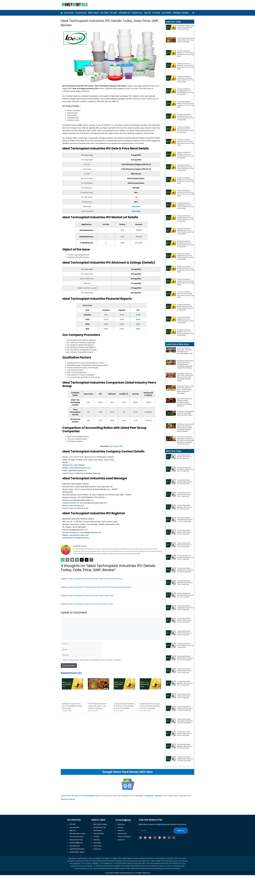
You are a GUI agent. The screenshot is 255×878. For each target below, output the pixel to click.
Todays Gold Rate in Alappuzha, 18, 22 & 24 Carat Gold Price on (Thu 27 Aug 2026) (185, 256)
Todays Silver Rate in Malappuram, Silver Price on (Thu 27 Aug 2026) (185, 570)
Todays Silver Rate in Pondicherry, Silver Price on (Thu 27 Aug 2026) (184, 721)
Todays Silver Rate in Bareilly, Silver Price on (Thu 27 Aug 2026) (184, 456)
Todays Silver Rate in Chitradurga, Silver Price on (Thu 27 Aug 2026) (185, 708)
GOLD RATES (69, 13)
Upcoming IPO (89, 796)
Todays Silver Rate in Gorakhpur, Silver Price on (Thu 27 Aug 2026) (185, 469)
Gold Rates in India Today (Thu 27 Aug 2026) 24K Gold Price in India (72, 706)
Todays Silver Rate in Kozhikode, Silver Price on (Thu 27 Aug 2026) (185, 557)
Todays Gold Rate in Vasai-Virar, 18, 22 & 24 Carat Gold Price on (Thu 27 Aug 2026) (185, 79)
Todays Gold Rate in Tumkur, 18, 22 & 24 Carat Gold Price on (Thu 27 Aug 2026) (185, 282)
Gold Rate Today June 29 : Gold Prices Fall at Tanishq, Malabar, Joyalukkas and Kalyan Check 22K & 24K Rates (185, 364)
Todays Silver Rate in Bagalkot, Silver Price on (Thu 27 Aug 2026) (185, 683)
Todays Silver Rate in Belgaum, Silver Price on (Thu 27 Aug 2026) (184, 746)
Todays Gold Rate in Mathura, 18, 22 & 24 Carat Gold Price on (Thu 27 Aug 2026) (185, 129)
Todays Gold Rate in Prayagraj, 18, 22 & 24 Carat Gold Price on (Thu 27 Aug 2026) (185, 91)
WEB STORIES (93, 13)
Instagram (149, 796)
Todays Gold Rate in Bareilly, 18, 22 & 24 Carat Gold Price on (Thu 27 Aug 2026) (185, 104)
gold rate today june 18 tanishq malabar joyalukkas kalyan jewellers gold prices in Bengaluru (184, 402)
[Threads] (82, 560)
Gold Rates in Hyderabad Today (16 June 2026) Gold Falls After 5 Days (185, 413)
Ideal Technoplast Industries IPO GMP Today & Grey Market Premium (96, 579)
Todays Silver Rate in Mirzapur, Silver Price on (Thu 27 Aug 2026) (184, 507)
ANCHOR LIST (137, 13)
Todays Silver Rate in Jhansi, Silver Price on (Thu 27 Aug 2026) (184, 494)
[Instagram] (91, 560)
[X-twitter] (86, 560)
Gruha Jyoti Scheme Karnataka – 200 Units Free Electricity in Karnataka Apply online (184, 350)
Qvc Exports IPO (116, 446)
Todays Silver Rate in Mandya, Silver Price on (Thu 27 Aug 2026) (184, 670)
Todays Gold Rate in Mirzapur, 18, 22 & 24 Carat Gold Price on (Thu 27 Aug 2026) (185, 155)
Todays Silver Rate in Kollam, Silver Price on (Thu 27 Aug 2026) (184, 620)
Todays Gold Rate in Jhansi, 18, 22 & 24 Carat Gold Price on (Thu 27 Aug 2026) (185, 142)
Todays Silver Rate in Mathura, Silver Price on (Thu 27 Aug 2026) (184, 482)
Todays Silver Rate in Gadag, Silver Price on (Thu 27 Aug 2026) (184, 696)
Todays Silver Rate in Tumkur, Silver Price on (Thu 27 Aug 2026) (184, 633)
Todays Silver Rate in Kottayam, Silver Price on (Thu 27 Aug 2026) (185, 595)
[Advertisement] (127, 849)
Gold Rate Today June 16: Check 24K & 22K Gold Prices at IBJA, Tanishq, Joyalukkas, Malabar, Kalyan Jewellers (185, 427)
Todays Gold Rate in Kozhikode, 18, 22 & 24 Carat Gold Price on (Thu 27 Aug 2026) (185, 205)
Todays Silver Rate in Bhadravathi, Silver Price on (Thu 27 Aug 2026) (185, 658)
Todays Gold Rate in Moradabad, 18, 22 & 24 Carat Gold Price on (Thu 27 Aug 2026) (185, 167)
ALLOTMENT (166, 13)
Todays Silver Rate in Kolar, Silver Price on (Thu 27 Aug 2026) (185, 645)
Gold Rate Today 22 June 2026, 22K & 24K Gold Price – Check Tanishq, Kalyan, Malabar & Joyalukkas (185, 389)
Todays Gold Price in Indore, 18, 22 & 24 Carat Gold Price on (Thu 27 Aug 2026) (150, 706)
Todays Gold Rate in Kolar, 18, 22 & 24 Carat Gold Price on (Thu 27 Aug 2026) (185, 294)
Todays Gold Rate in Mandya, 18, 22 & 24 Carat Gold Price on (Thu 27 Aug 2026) (185, 320)
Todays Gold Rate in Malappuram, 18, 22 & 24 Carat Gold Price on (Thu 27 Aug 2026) (185, 218)
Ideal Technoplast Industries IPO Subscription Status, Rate (91, 595)
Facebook (139, 796)
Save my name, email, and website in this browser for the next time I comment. (92, 660)
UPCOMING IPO (124, 13)
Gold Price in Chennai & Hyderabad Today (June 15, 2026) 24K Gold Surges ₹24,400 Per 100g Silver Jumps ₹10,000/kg (185, 440)
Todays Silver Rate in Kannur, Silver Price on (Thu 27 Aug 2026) (184, 545)
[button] (193, 12)
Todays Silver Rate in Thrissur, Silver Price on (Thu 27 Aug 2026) (184, 733)
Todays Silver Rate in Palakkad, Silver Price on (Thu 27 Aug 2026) (185, 582)
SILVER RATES (81, 13)
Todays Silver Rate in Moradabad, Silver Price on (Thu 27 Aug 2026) (185, 519)
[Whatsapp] (63, 560)
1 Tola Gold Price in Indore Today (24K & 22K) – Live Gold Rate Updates (97, 706)
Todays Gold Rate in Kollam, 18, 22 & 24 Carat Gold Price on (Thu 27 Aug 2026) (185, 269)
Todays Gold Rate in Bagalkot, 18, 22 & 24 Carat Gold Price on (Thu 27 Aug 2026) (185, 332)
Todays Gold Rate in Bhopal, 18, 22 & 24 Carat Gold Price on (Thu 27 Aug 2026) (124, 706)
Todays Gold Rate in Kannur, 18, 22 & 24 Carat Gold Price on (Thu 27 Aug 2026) (185, 193)
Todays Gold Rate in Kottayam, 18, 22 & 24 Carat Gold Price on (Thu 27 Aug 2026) (185, 244)
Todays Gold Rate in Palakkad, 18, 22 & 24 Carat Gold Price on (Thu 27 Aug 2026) (185, 231)
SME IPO (147, 13)
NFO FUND (104, 13)
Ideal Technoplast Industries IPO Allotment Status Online (91, 604)
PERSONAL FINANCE (180, 13)
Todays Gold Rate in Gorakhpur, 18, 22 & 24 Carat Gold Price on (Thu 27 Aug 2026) (185, 117)
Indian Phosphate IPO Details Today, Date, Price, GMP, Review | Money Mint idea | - (101, 587)
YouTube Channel (68, 799)
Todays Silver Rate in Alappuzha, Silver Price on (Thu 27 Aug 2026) (185, 607)
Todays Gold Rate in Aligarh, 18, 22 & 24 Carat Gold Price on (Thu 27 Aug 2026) (185, 180)
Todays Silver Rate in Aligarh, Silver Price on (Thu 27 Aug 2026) (184, 532)
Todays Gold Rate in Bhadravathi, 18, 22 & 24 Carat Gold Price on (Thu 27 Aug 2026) (185, 307)
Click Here (136, 206)
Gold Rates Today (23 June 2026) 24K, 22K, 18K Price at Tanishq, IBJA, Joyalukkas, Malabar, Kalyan (185, 377)
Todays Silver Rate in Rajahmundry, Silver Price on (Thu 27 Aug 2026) (185, 759)
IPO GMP (113, 13)
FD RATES (156, 13)
